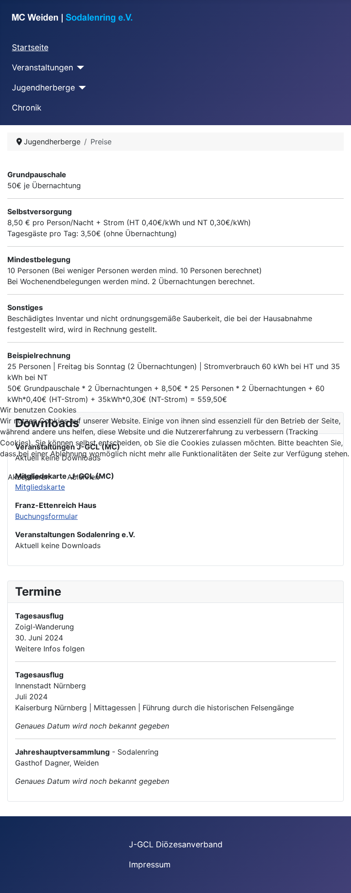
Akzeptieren (28, 476)
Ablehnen (83, 476)
